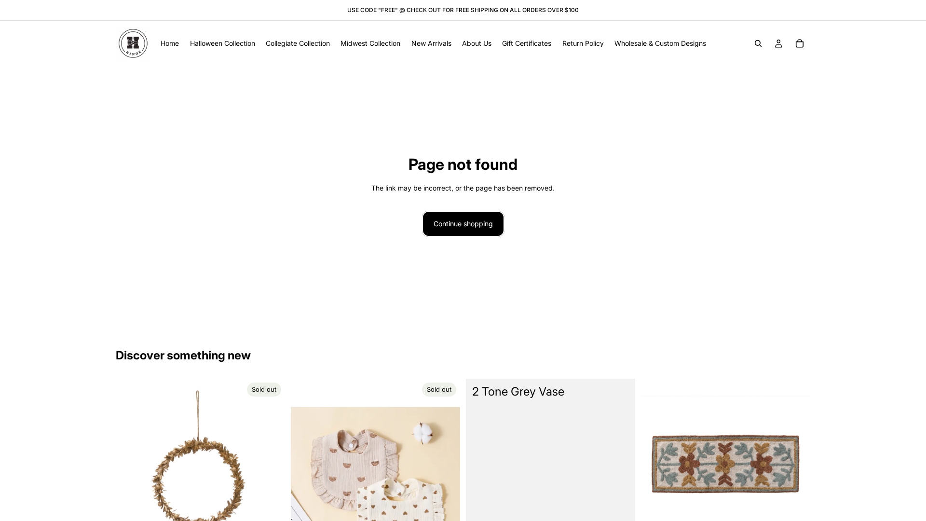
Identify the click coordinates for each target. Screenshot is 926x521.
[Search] (758, 43)
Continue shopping (463, 223)
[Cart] (799, 43)
